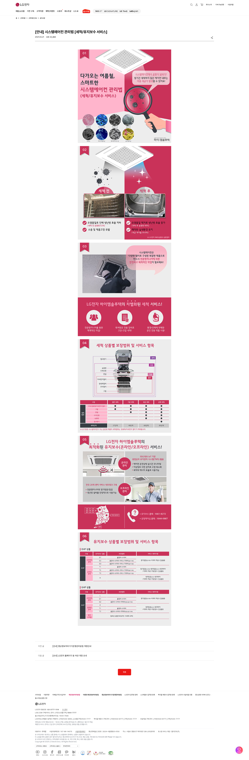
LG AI (76, 11)
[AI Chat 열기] (239, 750)
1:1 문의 (64, 710)
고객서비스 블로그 (55, 746)
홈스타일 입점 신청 (41, 698)
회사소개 (209, 5)
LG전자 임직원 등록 (131, 695)
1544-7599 (63, 716)
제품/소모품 (20, 11)
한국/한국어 (66, 746)
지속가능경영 (219, 5)
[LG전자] (22, 4)
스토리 (59, 11)
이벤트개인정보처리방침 (91, 695)
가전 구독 (30, 11)
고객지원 (40, 11)
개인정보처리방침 (74, 695)
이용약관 (46, 695)
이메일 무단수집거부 (59, 695)
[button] (191, 4)
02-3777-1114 (53, 710)
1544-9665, (68, 719)
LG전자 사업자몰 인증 (185, 695)
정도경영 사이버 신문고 (202, 695)
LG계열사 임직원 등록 (148, 695)
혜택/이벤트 (50, 11)
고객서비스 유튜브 (41, 746)
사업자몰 (230, 5)
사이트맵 (38, 695)
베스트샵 (67, 11)
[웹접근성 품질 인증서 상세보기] (111, 753)
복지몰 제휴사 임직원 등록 (166, 695)
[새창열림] (98, 11)
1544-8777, (119, 719)
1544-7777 (86, 719)
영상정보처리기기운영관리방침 (112, 695)
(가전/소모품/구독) (65, 713)
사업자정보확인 (80, 731)
